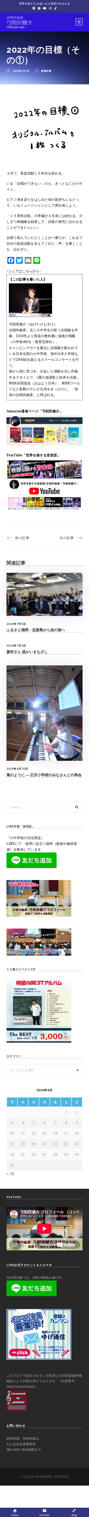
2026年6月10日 (17, 769)
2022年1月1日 (21, 70)
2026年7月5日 (16, 624)
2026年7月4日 (16, 645)
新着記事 (46, 70)
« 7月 (10, 1173)
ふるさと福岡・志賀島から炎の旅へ (35, 630)
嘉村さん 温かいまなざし (27, 652)
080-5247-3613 (17, 1449)
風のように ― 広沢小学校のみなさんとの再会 (44, 775)
